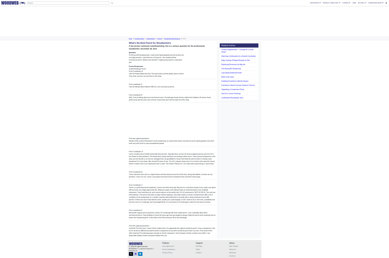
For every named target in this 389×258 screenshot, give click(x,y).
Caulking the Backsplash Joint (232, 98)
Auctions (232, 256)
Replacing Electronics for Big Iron (233, 64)
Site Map (199, 246)
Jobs (354, 3)
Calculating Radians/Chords (231, 73)
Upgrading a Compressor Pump (232, 89)
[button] (131, 254)
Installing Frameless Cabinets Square (234, 81)
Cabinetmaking (150, 38)
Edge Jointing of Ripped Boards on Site (235, 60)
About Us (232, 249)
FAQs (198, 249)
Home (130, 38)
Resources (314, 3)
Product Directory (331, 3)
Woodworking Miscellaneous (172, 38)
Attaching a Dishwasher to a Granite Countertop (238, 56)
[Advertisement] (194, 22)
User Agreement (168, 246)
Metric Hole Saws (227, 77)
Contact (198, 253)
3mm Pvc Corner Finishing (230, 93)
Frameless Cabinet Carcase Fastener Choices (238, 85)
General (159, 38)
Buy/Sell (361, 3)
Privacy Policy (167, 253)
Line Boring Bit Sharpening (231, 68)
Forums (345, 3)
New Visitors (233, 246)
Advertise (232, 253)
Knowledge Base (375, 3)
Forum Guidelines (168, 249)
